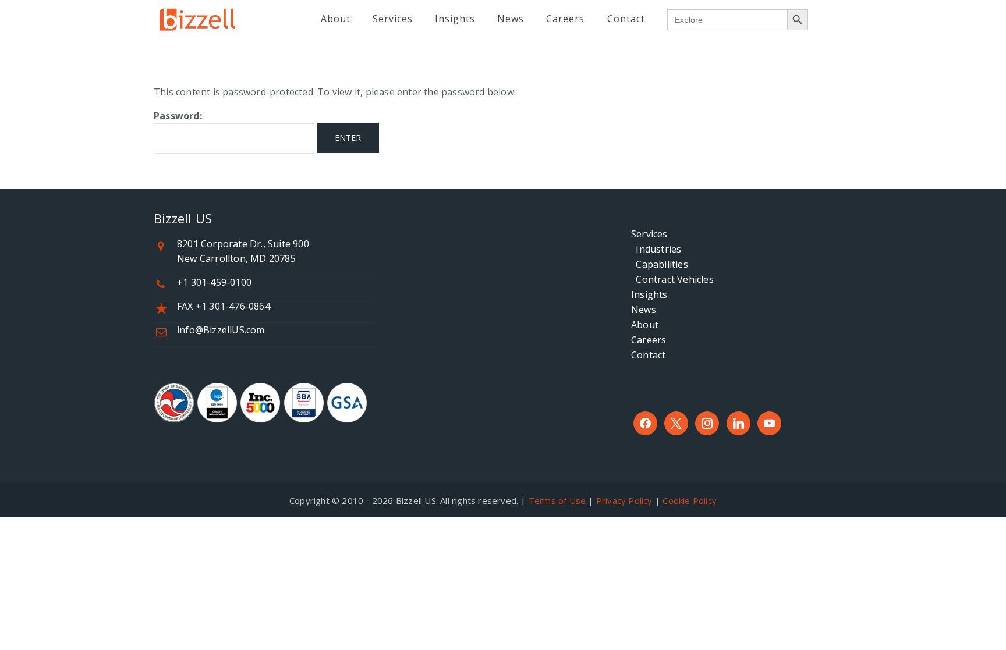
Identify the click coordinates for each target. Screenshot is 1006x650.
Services (649, 234)
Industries (656, 249)
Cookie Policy (690, 500)
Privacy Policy (624, 500)
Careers (648, 339)
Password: (178, 115)
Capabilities (659, 264)
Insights (649, 294)
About (644, 324)
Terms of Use (557, 500)
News (643, 309)
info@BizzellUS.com (221, 330)
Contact (648, 355)
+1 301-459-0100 (214, 282)
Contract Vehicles (672, 279)
